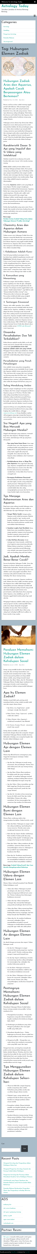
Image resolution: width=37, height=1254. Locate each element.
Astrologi (6, 26)
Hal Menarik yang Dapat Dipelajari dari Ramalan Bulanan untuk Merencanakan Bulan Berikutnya (17, 1182)
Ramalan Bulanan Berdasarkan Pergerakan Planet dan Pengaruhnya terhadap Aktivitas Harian (16, 1190)
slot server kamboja (9, 1208)
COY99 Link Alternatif (24, 326)
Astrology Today (15, 6)
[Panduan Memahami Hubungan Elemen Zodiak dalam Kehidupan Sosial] (18, 635)
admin (22, 100)
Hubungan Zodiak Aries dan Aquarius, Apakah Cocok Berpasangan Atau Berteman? (17, 89)
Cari (2, 1144)
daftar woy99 (7, 1216)
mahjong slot (7, 1204)
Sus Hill (27, 1252)
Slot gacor (6, 1237)
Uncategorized (7, 41)
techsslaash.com (8, 1223)
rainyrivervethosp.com (10, 413)
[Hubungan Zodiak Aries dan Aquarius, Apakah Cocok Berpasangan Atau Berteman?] (18, 66)
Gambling (6, 30)
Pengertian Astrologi (9, 34)
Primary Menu (35, 16)
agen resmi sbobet (9, 1219)
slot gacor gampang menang (12, 1212)
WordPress (14, 1252)
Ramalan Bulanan (8, 38)
